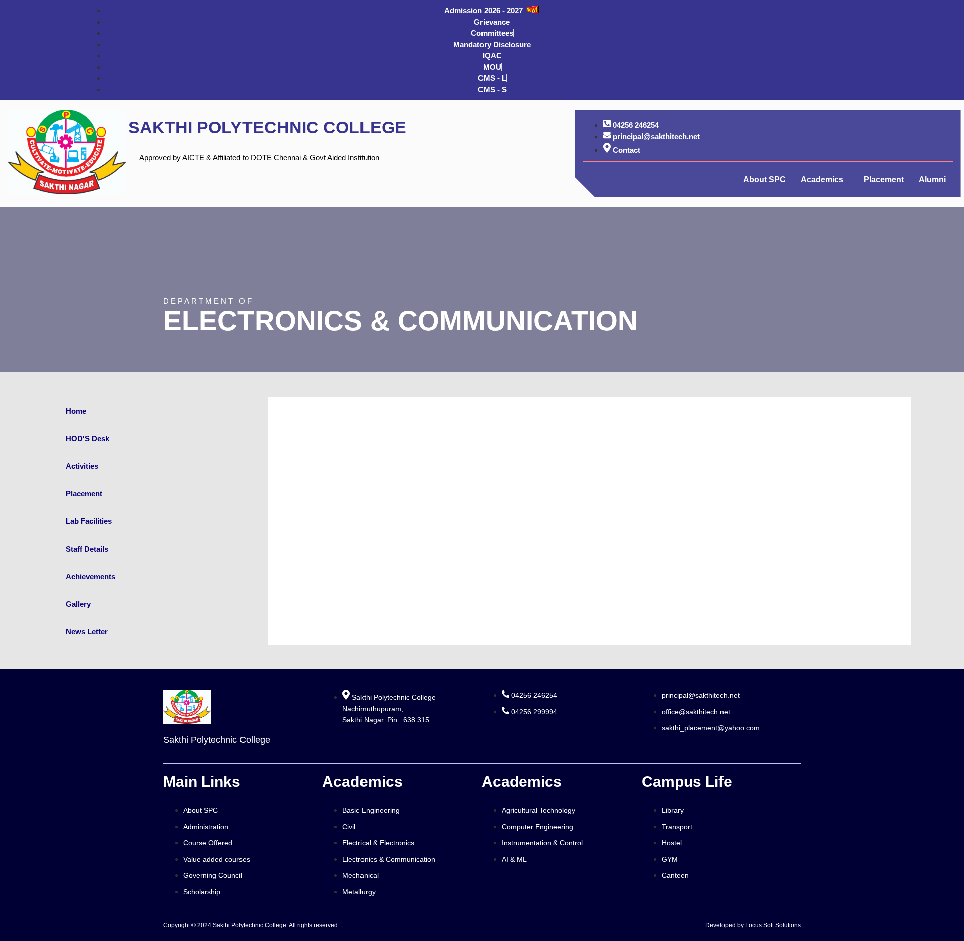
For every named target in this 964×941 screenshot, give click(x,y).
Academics (822, 179)
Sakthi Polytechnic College (267, 127)
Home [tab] (76, 411)
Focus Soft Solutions (773, 925)
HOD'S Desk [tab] (87, 438)
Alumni (932, 179)
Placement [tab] (84, 493)
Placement (884, 179)
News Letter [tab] (87, 631)
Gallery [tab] (78, 604)
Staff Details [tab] (87, 549)
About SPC (764, 179)
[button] (824, 180)
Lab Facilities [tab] (89, 521)
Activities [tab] (82, 466)
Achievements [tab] (90, 576)
